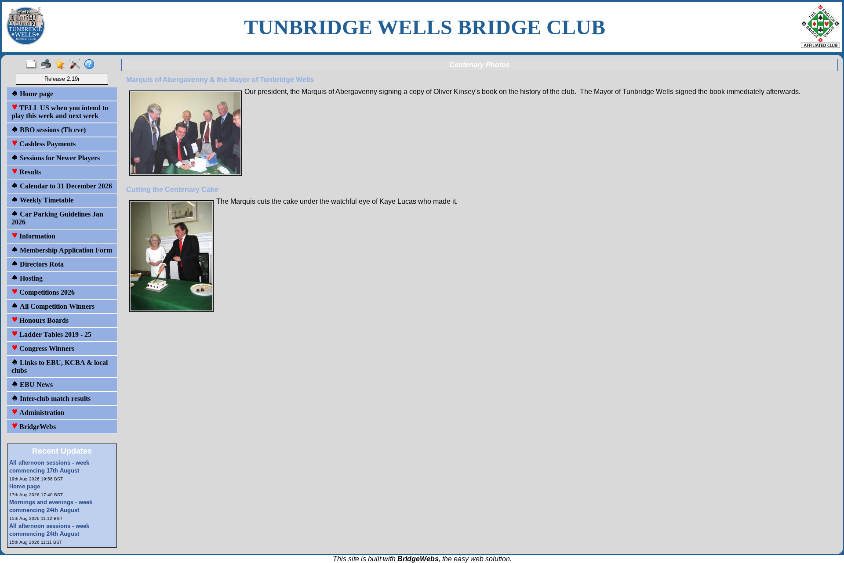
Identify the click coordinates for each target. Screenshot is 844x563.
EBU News (35, 384)
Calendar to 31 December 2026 (65, 186)
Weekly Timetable (45, 200)
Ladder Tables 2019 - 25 (54, 334)
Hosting (30, 278)
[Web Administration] (76, 64)
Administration (41, 412)
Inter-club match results (54, 398)
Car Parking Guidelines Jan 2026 (57, 218)
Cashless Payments (47, 144)
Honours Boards (43, 320)
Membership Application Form (65, 250)
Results (29, 172)
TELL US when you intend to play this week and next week (59, 111)
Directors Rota (41, 264)
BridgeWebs (37, 426)
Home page (35, 93)
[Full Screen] (33, 64)
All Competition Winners (56, 306)
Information (36, 236)
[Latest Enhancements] (62, 64)
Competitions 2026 (46, 292)
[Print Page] (47, 64)
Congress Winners (46, 348)
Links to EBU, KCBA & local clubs (59, 366)
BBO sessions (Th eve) (52, 130)
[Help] (91, 64)
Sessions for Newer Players (59, 158)
